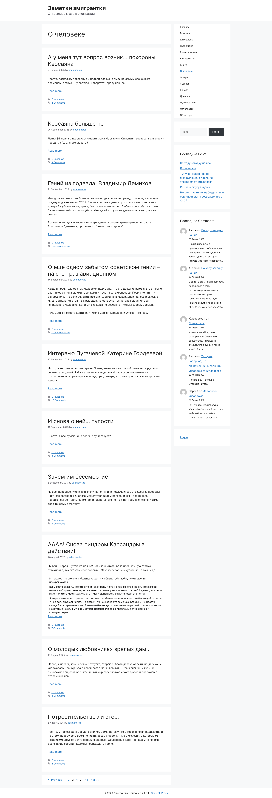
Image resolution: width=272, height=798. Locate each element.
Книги (183, 64)
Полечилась (188, 168)
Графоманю (186, 45)
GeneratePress (159, 793)
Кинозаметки (187, 58)
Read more (55, 91)
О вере (184, 77)
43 (87, 779)
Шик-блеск (186, 39)
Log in (184, 437)
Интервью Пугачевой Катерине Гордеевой (105, 353)
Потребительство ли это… (83, 716)
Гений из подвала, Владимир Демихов (99, 183)
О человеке (57, 99)
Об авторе (186, 115)
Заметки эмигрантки (77, 8)
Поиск (216, 131)
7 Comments (58, 628)
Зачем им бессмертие (78, 476)
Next (95, 779)
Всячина (185, 33)
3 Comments (58, 162)
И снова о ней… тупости (80, 421)
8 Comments (58, 455)
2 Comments (58, 102)
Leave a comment (60, 246)
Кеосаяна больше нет (77, 123)
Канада (184, 89)
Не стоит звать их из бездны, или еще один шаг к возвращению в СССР (202, 196)
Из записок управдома (195, 187)
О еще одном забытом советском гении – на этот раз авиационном (104, 270)
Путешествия (188, 102)
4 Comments (58, 763)
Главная (184, 26)
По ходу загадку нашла (195, 163)
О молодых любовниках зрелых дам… (99, 649)
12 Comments (58, 400)
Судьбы (184, 83)
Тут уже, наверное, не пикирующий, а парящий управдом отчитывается (196, 177)
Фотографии (187, 108)
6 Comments (58, 523)
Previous (55, 779)
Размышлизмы (188, 52)
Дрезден (185, 96)
